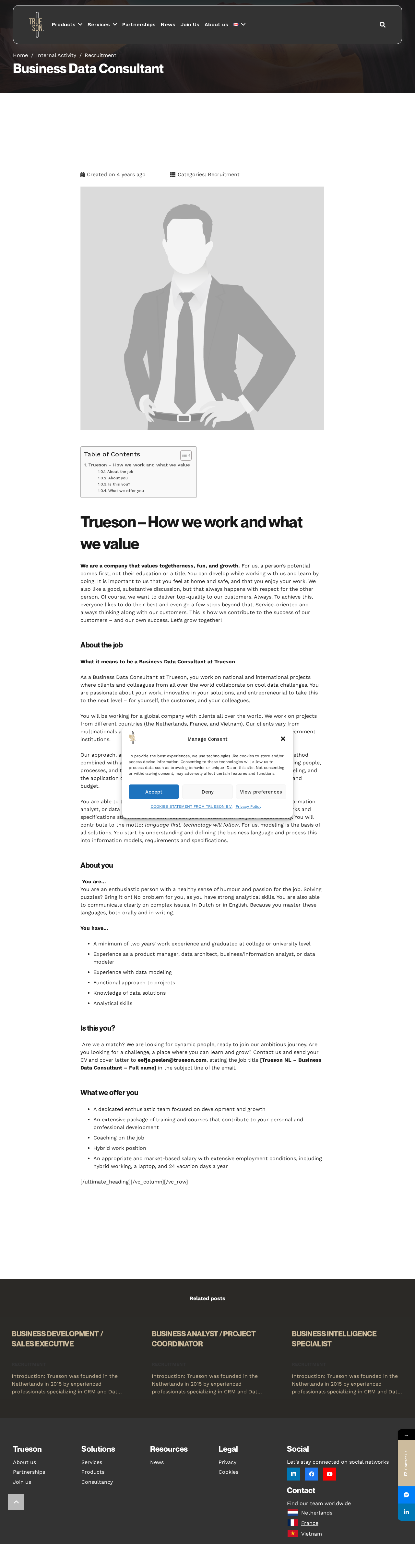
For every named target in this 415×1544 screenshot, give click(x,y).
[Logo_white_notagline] (37, 25)
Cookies (228, 1472)
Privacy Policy (248, 806)
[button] (283, 739)
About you (117, 478)
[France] (294, 1523)
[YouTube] (329, 1474)
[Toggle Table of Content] (182, 455)
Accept (153, 792)
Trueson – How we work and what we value (139, 465)
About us (24, 1462)
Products (92, 1472)
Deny (208, 792)
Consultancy (97, 1482)
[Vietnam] (294, 1534)
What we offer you (126, 490)
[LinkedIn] (293, 1474)
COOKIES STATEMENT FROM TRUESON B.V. (191, 806)
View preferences (261, 792)
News (157, 1462)
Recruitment (100, 55)
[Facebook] (311, 1474)
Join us (22, 1482)
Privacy (227, 1462)
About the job (120, 471)
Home (20, 55)
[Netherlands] (294, 1513)
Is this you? (119, 484)
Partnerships (29, 1472)
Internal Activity (56, 55)
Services (91, 1462)
